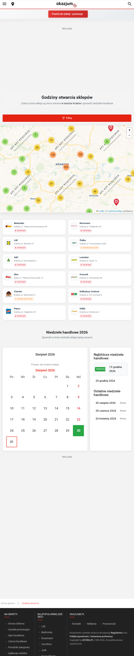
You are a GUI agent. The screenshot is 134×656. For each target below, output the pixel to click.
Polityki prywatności (79, 636)
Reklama (91, 623)
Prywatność (109, 623)
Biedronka (46, 632)
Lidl (43, 626)
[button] (51, 183)
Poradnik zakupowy (19, 647)
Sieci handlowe (16, 635)
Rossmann (47, 638)
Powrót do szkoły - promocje (67, 14)
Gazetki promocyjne (19, 629)
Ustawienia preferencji (101, 636)
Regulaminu (116, 632)
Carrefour (46, 644)
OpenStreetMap (115, 211)
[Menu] (4, 4)
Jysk (43, 650)
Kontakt (76, 623)
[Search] (129, 4)
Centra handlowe (17, 641)
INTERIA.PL (88, 640)
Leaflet (101, 211)
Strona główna (8, 603)
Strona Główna (16, 623)
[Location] (12, 4)
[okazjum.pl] (67, 4)
